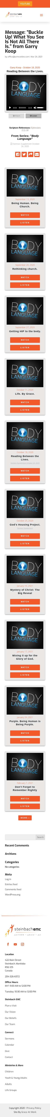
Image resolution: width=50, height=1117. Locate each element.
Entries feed (11, 884)
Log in (8, 879)
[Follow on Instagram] (22, 944)
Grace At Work (28, 1112)
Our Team (10, 1024)
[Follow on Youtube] (15, 944)
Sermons (9, 1038)
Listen (34, 116)
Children (9, 1071)
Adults (8, 1084)
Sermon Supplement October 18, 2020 (26, 145)
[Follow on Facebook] (8, 944)
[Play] (10, 107)
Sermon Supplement (25, 528)
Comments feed (13, 889)
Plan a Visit (11, 1005)
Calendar (9, 1044)
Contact (9, 1057)
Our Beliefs (10, 1018)
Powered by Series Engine (25, 826)
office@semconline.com (18, 56)
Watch (17, 116)
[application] (26, 107)
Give (7, 1051)
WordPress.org (12, 894)
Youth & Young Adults (16, 1077)
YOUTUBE (25, 3)
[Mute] (35, 107)
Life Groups (11, 1090)
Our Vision (10, 1011)
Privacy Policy (34, 1108)
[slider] (22, 107)
